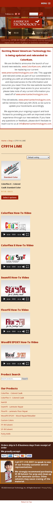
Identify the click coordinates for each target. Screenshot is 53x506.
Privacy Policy (46, 488)
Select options (9, 197)
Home (3, 140)
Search (25, 379)
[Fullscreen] (27, 234)
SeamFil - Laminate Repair (12, 406)
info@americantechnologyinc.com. (35, 123)
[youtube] (19, 14)
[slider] (14, 234)
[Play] (4, 234)
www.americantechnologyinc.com (17, 72)
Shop (10, 140)
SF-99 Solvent (7, 429)
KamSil (4, 402)
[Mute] (23, 234)
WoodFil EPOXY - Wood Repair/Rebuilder (18, 416)
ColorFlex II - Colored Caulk (12, 397)
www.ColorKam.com (31, 66)
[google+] (16, 14)
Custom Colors (7, 420)
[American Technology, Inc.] (26, 26)
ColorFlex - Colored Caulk (11, 393)
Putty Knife (5, 434)
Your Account (42, 33)
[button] (46, 3)
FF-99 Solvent (7, 425)
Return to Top (26, 502)
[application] (15, 226)
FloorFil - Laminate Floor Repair (14, 411)
